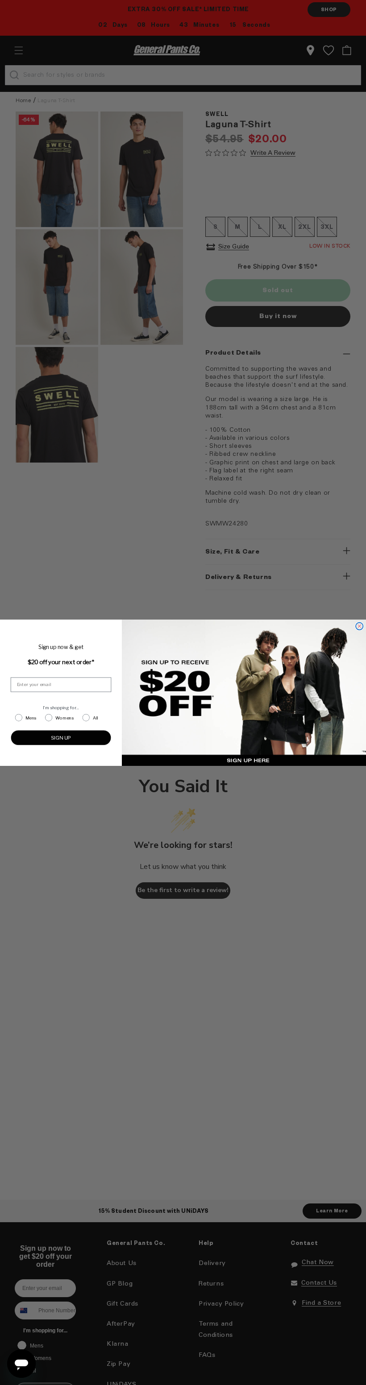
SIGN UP (61, 737)
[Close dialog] (359, 625)
